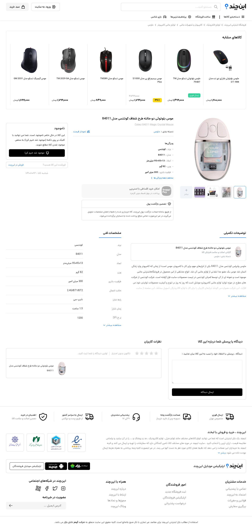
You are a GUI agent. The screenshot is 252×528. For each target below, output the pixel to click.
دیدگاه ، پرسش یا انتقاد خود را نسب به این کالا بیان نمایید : (212, 353)
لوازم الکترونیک (213, 25)
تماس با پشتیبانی (236, 489)
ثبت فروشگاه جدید (175, 492)
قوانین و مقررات (237, 500)
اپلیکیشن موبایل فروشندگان (27, 466)
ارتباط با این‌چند (117, 495)
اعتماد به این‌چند (236, 495)
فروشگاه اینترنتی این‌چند (235, 25)
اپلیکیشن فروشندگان (174, 498)
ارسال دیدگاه (207, 392)
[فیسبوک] (47, 488)
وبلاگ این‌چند (118, 506)
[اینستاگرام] (63, 488)
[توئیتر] (55, 488)
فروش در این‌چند (15, 165)
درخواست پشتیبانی (175, 503)
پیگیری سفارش (237, 506)
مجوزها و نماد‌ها (117, 500)
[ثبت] (11, 506)
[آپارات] (38, 488)
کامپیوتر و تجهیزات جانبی (190, 25)
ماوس (150, 25)
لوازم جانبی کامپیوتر (166, 25)
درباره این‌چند (118, 489)
